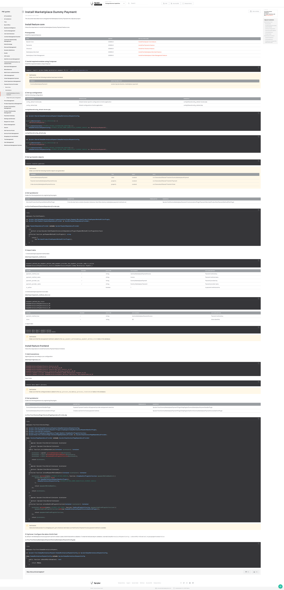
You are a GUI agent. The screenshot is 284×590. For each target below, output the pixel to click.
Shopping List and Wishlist (11, 136)
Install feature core (268, 22)
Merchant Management (10, 66)
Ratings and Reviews (9, 118)
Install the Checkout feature (146, 48)
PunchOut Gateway (9, 115)
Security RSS (176, 3)
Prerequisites (268, 23)
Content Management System (12, 36)
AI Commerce (7, 19)
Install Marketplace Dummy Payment (13, 93)
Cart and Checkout (9, 33)
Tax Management (8, 139)
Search (6, 127)
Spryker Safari (135, 583)
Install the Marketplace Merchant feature (150, 52)
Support (128, 583)
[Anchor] (46, 24)
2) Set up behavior (269, 39)
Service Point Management (11, 133)
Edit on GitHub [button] (256, 11)
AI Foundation (8, 16)
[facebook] (180, 583)
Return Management (9, 124)
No (248, 571)
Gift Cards (7, 56)
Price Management (9, 100)
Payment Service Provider (11, 84)
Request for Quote (9, 121)
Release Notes (121, 583)
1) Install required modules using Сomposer (270, 26)
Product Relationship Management (10, 111)
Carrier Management (9, 30)
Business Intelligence (10, 28)
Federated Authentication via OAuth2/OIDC (12, 62)
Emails (6, 53)
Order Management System (11, 78)
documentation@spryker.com (164, 588)
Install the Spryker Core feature (147, 42)
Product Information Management (9, 107)
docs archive (269, 15)
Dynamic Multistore (9, 50)
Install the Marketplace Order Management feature (153, 55)
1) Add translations (269, 37)
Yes (256, 571)
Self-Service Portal (9, 130)
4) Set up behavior (269, 32)
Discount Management (10, 47)
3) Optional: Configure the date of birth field (270, 41)
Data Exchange (8, 44)
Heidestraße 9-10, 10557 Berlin (182, 588)
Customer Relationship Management (10, 40)
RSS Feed (142, 583)
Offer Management (9, 75)
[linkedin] (192, 583)
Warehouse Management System (13, 145)
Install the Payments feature (146, 45)
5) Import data (268, 34)
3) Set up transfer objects (270, 30)
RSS (166, 3)
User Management (9, 142)
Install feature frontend (269, 35)
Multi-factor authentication (11, 72)
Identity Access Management (12, 59)
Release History (188, 3)
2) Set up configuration (270, 28)
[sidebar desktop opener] (23, 11)
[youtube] (190, 583)
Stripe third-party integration (14, 97)
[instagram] (186, 583)
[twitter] (183, 583)
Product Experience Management (13, 103)
